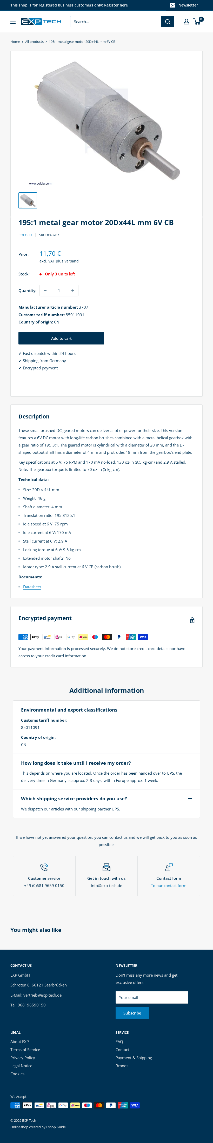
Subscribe (132, 1013)
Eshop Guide (56, 1127)
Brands (122, 1065)
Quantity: (27, 290)
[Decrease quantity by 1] (45, 290)
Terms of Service (25, 1049)
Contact (122, 1049)
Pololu (25, 235)
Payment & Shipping (134, 1057)
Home (15, 41)
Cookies (17, 1073)
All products (34, 41)
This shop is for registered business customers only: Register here (69, 5)
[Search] (167, 21)
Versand (71, 261)
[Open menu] (13, 22)
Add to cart (61, 338)
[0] (197, 21)
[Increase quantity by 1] (72, 290)
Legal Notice (21, 1065)
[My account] (186, 21)
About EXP (19, 1041)
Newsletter (188, 5)
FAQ (119, 1041)
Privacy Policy (22, 1057)
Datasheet (32, 586)
